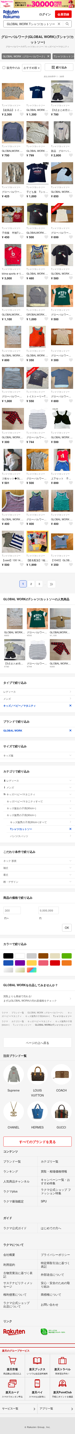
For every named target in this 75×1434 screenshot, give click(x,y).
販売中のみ (13, 68)
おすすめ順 (31, 68)
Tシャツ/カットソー (11, 105)
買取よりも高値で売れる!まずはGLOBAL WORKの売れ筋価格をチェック (30, 998)
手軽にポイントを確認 (62, 1394)
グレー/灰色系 (36, 956)
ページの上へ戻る (37, 1043)
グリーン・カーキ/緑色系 (71, 956)
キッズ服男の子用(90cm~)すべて (28, 822)
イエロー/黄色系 (36, 963)
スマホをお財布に (37, 1394)
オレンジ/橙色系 (71, 963)
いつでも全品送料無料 (37, 1371)
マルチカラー (36, 970)
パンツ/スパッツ (19, 836)
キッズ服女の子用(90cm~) (21, 808)
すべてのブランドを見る (37, 1141)
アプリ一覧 (46, 1408)
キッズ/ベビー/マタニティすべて (25, 801)
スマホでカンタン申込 (12, 1394)
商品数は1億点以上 (12, 1371)
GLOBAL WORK (12, 730)
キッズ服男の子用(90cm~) (21, 815)
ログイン (45, 14)
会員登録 (63, 14)
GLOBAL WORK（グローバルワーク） (24, 56)
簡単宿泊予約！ (62, 1371)
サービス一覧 (10, 1408)
